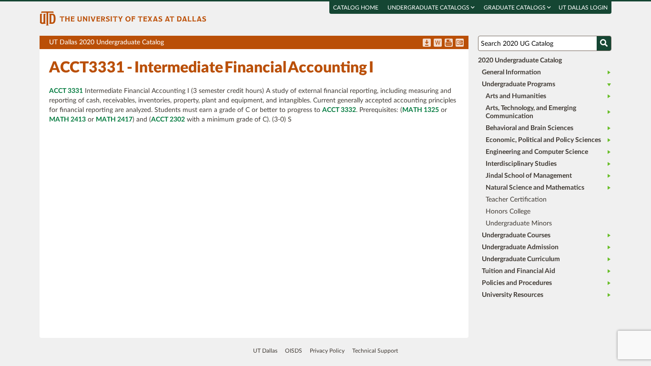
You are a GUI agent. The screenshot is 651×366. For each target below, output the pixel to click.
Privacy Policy (327, 351)
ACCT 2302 (168, 119)
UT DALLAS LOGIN (583, 7)
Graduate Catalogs (515, 7)
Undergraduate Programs (518, 84)
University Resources (512, 295)
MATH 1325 (420, 110)
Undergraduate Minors (519, 223)
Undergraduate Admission (520, 247)
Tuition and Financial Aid (518, 271)
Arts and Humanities (516, 96)
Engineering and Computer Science (537, 152)
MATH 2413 (67, 119)
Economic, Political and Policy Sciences (543, 140)
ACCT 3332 (339, 110)
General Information (511, 72)
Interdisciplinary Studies (521, 164)
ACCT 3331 (66, 91)
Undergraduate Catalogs (429, 7)
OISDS (293, 351)
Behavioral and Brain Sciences (529, 128)
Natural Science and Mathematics (535, 187)
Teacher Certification (516, 199)
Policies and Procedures (517, 283)
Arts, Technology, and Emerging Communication (531, 112)
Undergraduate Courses (516, 235)
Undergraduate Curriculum (521, 259)
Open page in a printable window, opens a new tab (449, 43)
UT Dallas (265, 351)
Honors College (508, 211)
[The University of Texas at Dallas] (123, 18)
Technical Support (375, 351)
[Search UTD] (604, 43)
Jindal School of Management (529, 176)
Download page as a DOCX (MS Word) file (438, 43)
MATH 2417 (114, 119)
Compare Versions (460, 43)
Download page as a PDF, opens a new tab (427, 43)
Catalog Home (355, 7)
